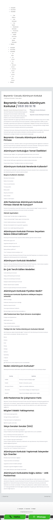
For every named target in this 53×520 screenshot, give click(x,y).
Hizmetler (13, 11)
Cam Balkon (13, 16)
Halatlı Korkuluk (14, 35)
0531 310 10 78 (26, 106)
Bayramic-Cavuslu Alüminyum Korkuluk (13, 110)
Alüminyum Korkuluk (15, 28)
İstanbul (32, 123)
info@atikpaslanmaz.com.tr (26, 511)
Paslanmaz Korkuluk (15, 31)
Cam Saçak (13, 24)
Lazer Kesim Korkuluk (14, 40)
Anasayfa (13, 7)
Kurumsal (13, 9)
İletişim (12, 44)
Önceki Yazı (4, 496)
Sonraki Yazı (48, 496)
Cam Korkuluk (14, 20)
